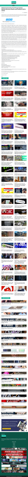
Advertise (14, 443)
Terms (14, 445)
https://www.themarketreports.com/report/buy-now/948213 (18, 39)
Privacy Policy (14, 446)
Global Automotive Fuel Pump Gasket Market (7, 25)
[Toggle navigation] (13, 5)
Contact (14, 444)
